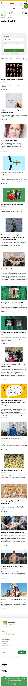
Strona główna (3, 17)
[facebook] (11, 8)
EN (18, 8)
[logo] (7, 13)
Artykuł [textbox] (6, 46)
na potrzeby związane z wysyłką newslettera (14, 657)
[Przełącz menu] (26, 13)
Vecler (25, 676)
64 (26, 59)
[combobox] (14, 46)
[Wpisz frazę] (23, 13)
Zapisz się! (22, 652)
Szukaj (14, 50)
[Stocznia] (4, 665)
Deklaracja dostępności (6, 645)
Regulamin (4, 643)
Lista (23, 58)
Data (7, 58)
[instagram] (14, 8)
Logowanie (24, 8)
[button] (26, 6)
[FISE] (4, 671)
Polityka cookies (5, 641)
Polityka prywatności (6, 639)
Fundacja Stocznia (8, 676)
